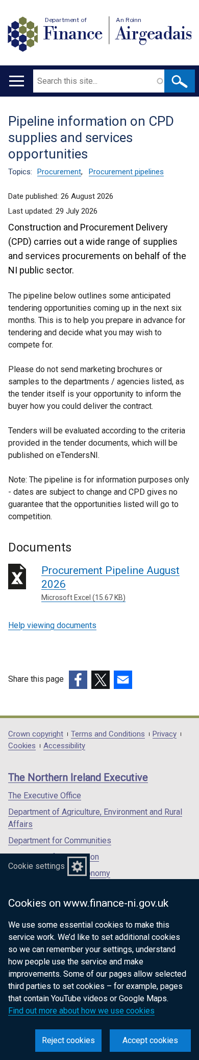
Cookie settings (36, 866)
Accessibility (64, 746)
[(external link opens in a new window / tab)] (78, 680)
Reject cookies (68, 1040)
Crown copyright (35, 734)
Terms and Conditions (108, 734)
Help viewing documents (52, 625)
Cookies (22, 746)
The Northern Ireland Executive (78, 777)
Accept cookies (150, 1040)
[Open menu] (16, 81)
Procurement (59, 171)
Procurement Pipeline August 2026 (110, 583)
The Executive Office (44, 795)
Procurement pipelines (126, 171)
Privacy (165, 734)
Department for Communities (59, 840)
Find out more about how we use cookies (81, 1011)
